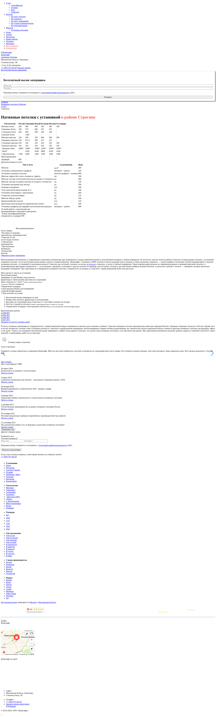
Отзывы (14, 8)
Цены (8, 32)
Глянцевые (10, 490)
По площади (16, 19)
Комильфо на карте (9, 627)
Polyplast (9, 596)
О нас (8, 3)
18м (8, 526)
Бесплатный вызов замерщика (14, 70)
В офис (9, 556)
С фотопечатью (12, 501)
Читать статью (7, 373)
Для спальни (11, 540)
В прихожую (11, 544)
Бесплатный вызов (9, 602)
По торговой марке (19, 26)
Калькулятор (11, 48)
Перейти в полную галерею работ (15, 322)
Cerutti (8, 589)
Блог (13, 10)
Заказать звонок (24, 68)
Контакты (10, 44)
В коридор (10, 547)
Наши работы (12, 39)
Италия (9, 571)
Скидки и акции (13, 470)
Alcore (8, 587)
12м (8, 523)
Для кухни (10, 535)
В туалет (9, 551)
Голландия (10, 573)
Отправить (108, 97)
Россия (9, 562)
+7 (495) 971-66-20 (9, 68)
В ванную (10, 549)
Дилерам (10, 41)
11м (8, 521)
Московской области (47, 602)
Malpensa (10, 591)
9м (7, 515)
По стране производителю (22, 23)
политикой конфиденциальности (55, 93)
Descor (9, 585)
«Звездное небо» (13, 497)
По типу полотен (18, 17)
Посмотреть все (8, 430)
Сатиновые (11, 492)
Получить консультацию (11, 450)
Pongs (8, 582)
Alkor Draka (11, 594)
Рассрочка (10, 37)
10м (8, 518)
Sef (7, 598)
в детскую (91, 264)
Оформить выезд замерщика (13, 255)
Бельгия (9, 569)
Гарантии (15, 12)
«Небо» (9, 499)
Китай (8, 567)
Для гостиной (12, 538)
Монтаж (9, 28)
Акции (9, 35)
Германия (10, 564)
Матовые (10, 488)
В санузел (10, 553)
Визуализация (12, 46)
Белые (8, 506)
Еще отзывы (6, 362)
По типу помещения (19, 21)
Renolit (9, 580)
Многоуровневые (13, 503)
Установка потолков (19, 30)
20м (8, 529)
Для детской (11, 542)
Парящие (10, 508)
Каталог (9, 14)
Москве (33, 602)
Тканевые (10, 494)
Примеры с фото (13, 474)
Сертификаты (17, 5)
